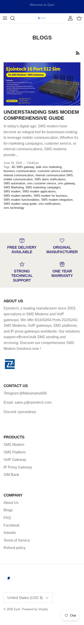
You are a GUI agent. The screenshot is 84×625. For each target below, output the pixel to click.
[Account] (69, 18)
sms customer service (41, 183)
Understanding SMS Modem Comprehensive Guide (41, 115)
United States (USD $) (25, 598)
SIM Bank (11, 475)
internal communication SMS (54, 175)
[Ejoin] (42, 18)
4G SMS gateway (23, 167)
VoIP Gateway (15, 460)
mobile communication (18, 179)
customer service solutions (55, 171)
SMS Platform (15, 452)
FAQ (7, 518)
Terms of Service (17, 540)
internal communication (19, 175)
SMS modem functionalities (21, 199)
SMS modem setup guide (20, 203)
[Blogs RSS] (77, 53)
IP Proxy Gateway (18, 467)
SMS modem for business (50, 195)
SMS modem (12, 191)
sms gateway (66, 183)
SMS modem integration (57, 199)
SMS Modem (14, 444)
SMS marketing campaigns (43, 187)
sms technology (14, 207)
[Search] (15, 18)
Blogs (8, 510)
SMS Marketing (14, 187)
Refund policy (15, 548)
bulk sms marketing (49, 167)
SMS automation (14, 183)
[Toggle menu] (5, 18)
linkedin (10, 533)
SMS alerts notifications (50, 179)
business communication (20, 171)
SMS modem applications (39, 191)
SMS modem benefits (18, 195)
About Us (11, 503)
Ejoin (17, 609)
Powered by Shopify (35, 609)
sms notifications (49, 203)
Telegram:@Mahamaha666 (25, 393)
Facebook (11, 525)
